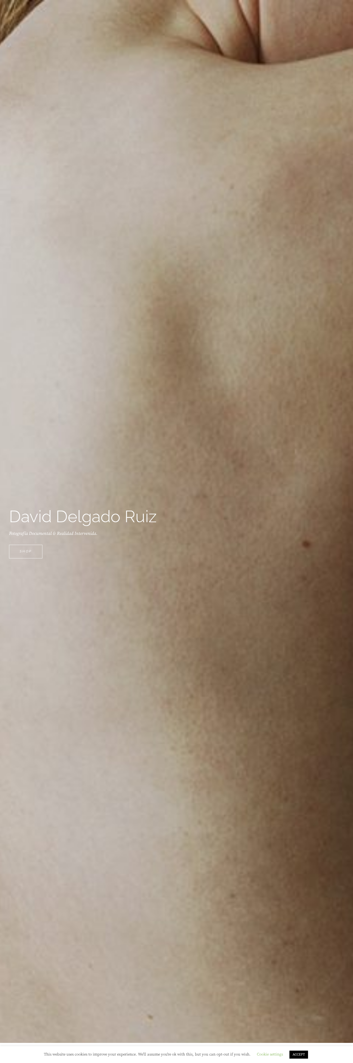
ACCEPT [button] (299, 1054)
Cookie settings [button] (270, 1054)
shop (31, 554)
